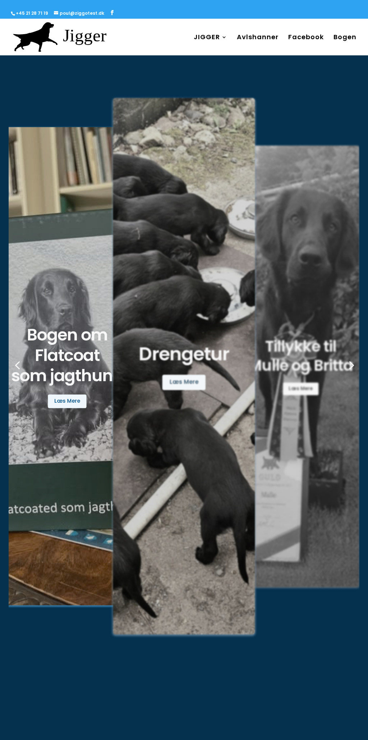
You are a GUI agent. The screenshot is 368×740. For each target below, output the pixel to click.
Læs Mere (67, 398)
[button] (17, 366)
